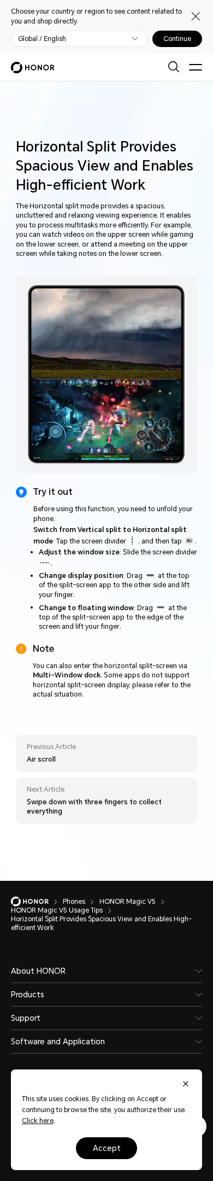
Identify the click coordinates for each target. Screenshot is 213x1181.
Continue (177, 39)
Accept (107, 1148)
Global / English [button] (42, 39)
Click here (38, 1121)
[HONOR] (37, 901)
